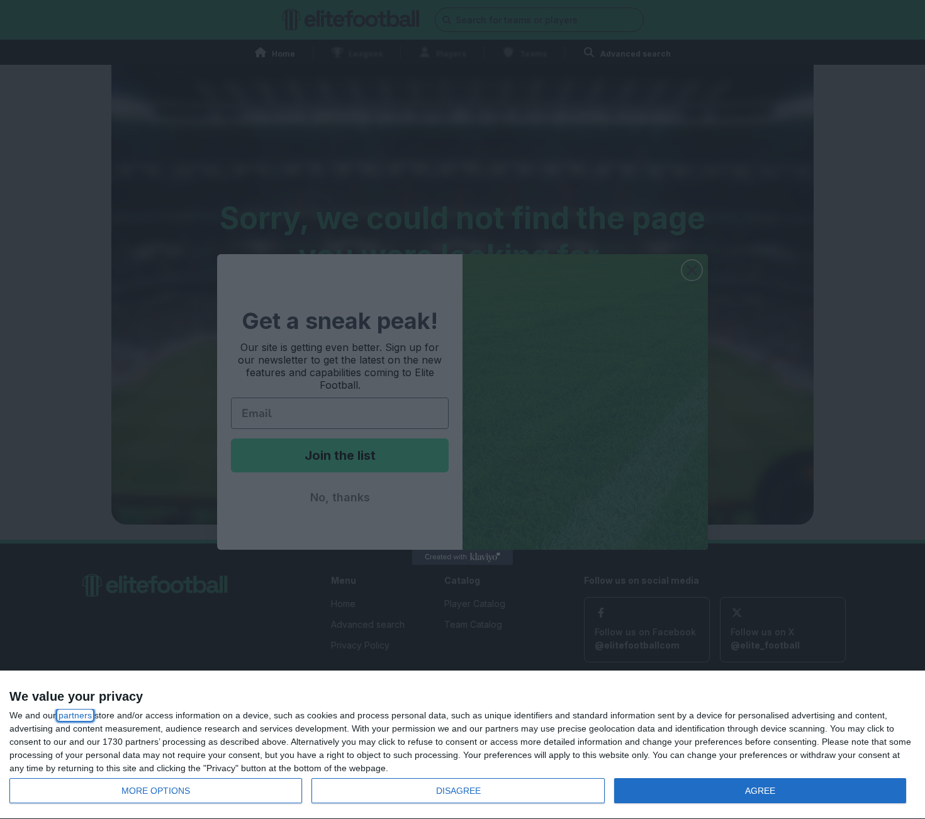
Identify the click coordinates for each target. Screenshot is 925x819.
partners (75, 715)
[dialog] (462, 745)
